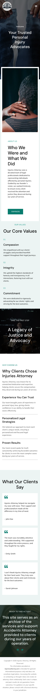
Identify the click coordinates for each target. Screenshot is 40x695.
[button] (36, 6)
